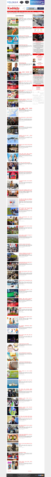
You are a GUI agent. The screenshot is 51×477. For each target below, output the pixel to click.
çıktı (43, 100)
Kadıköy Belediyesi (37, 97)
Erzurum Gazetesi (38, 88)
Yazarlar (8, 12)
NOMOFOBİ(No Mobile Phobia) (23, 44)
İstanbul (38, 101)
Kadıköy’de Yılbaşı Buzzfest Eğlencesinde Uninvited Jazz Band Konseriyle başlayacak (25, 299)
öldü (38, 96)
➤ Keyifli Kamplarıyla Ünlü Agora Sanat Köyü (38, 79)
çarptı (33, 104)
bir (33, 92)
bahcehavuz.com (26, 476)
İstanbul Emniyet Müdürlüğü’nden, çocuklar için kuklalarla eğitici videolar (25, 435)
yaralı (36, 101)
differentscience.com (23, 476)
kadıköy (34, 99)
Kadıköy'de (38, 99)
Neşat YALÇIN (39, 55)
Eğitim (20, 11)
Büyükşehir (16, 11)
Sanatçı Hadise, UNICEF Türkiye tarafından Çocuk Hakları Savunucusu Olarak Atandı (25, 154)
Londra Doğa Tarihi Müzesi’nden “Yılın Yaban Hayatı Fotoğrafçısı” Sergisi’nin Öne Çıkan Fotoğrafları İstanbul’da (38, 75)
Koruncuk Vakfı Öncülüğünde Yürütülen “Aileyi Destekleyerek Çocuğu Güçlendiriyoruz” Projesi (25, 190)
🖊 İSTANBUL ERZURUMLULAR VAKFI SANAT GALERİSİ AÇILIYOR (38, 52)
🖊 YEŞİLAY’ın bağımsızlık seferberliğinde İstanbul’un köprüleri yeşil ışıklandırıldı (38, 50)
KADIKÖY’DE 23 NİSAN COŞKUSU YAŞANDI (24, 244)
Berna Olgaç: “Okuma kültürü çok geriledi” (24, 162)
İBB (37, 104)
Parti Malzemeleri (21, 126)
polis (36, 92)
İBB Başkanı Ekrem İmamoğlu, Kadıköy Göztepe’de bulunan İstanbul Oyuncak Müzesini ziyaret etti (25, 390)
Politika (30, 11)
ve (38, 92)
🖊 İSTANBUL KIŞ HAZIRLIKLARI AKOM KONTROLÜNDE (38, 48)
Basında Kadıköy (9, 11)
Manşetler (16, 5)
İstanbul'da (40, 100)
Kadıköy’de (35, 100)
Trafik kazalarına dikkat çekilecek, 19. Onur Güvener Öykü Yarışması (25, 290)
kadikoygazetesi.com (19, 474)
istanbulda (40, 95)
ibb (34, 104)
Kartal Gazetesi (38, 89)
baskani (36, 104)
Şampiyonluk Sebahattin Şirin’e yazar (40, 64)
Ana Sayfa (21, 475)
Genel (25, 11)
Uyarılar (18, 12)
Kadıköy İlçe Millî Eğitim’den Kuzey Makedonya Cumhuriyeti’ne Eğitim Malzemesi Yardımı (25, 253)
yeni (43, 95)
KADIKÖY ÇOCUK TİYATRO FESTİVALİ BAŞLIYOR (25, 171)
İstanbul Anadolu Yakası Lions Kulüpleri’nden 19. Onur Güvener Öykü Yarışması (25, 263)
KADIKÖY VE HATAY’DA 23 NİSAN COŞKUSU (24, 26)
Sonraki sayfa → (30, 471)
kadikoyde (36, 96)
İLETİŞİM (12, 5)
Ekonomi (22, 11)
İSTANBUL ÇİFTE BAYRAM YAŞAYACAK (24, 35)
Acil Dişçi (29, 476)
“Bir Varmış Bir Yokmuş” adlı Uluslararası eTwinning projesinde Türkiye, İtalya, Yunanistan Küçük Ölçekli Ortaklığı (25, 199)
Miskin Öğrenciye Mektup (22, 452)
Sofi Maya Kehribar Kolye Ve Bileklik (24, 343)
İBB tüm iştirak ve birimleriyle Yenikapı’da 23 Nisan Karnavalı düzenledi (25, 235)
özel (34, 92)
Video (11, 12)
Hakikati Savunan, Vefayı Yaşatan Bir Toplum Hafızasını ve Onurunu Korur (39, 57)
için (33, 100)
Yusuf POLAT (39, 62)
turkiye (35, 92)
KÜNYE (14, 5)
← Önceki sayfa (9, 471)
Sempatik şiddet (21, 17)
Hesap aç (40, 5)
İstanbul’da (41, 97)
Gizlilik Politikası (9, 5)
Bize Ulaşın (26, 475)
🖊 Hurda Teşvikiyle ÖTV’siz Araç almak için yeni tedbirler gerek (38, 43)
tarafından (41, 101)
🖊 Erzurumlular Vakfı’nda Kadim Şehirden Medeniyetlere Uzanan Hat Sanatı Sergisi (38, 46)
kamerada (43, 92)
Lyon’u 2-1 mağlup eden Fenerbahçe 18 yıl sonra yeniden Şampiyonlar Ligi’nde (13, 13)
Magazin (27, 11)
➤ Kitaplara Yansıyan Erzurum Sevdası (38, 80)
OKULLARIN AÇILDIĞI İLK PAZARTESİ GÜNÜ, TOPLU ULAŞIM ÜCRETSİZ (25, 99)
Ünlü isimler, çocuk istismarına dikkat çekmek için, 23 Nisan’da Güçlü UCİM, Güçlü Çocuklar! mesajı (25, 417)
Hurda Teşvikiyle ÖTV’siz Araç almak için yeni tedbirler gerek (38, 41)
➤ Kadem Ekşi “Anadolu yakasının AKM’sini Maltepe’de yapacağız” (38, 83)
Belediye (13, 11)
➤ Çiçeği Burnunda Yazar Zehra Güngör (38, 81)
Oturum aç (42, 5)
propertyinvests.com (19, 476)
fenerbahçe (35, 95)
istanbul (41, 103)
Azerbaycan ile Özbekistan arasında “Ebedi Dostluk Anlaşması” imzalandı (30, 13)
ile (40, 96)
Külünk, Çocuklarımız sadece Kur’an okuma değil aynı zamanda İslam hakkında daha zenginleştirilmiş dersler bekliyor (25, 209)
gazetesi (40, 92)
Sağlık (33, 11)
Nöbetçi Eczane (19, 5)
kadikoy (42, 94)
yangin (34, 101)
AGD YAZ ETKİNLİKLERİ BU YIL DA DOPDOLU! (25, 352)
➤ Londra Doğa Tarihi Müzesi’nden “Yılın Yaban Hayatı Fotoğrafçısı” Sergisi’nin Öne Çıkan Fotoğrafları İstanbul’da (38, 77)
